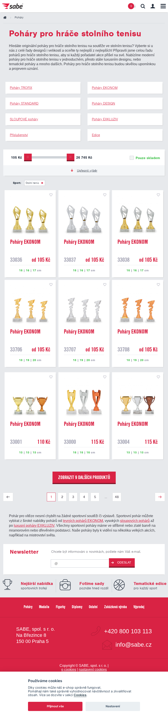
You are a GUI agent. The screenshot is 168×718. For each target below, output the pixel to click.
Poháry (28, 606)
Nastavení (113, 706)
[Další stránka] (160, 497)
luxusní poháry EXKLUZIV (34, 525)
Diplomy (77, 606)
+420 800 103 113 (128, 631)
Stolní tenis (32, 183)
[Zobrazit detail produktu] (30, 216)
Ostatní (93, 606)
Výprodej (138, 606)
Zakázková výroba (115, 606)
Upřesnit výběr (87, 170)
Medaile (44, 606)
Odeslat (124, 562)
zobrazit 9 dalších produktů (84, 477)
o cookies (68, 669)
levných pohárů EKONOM (83, 521)
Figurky (60, 606)
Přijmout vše (55, 706)
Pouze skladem (147, 158)
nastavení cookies (93, 669)
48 (117, 497)
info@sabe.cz (134, 645)
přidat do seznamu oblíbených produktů (51, 195)
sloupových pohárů (135, 521)
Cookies (80, 695)
